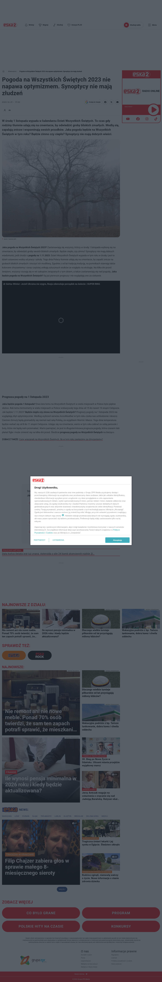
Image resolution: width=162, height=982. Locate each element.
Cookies (49, 533)
